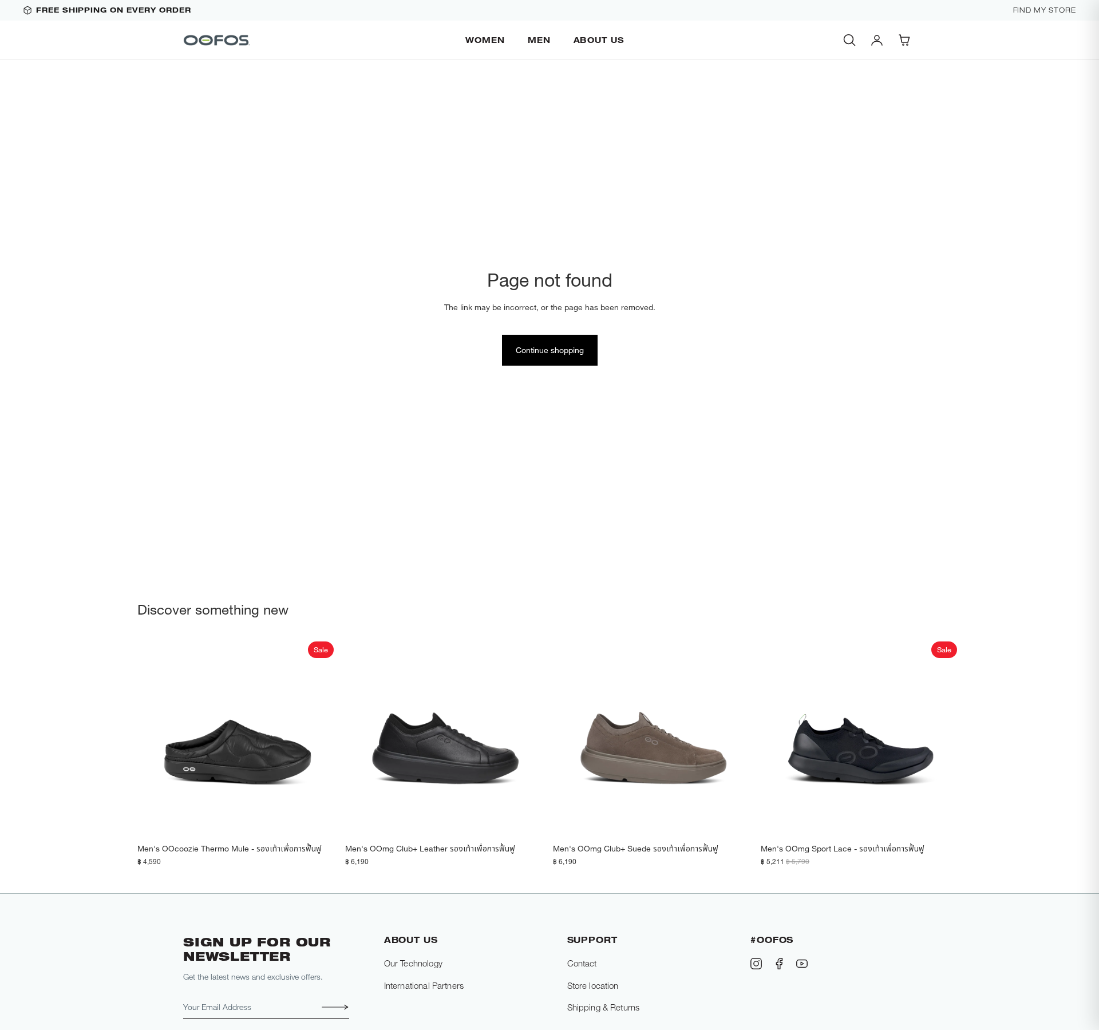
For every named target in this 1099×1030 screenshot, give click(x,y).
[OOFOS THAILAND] (217, 40)
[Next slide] (321, 737)
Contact (582, 963)
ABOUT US (599, 40)
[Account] (876, 40)
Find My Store (1044, 10)
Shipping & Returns (603, 1007)
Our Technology (413, 963)
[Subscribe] (332, 1007)
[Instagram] (756, 963)
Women (485, 40)
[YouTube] (802, 963)
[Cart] (904, 40)
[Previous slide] (154, 737)
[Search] (849, 40)
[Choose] (320, 820)
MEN (539, 40)
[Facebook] (779, 963)
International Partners (424, 985)
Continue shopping (550, 350)
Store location (593, 985)
